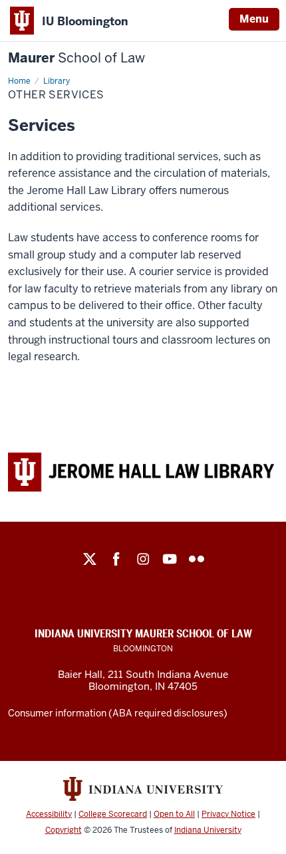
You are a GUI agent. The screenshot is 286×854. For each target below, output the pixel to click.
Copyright (63, 830)
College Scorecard (112, 814)
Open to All (174, 814)
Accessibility (49, 814)
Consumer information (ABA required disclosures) (117, 713)
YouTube (169, 559)
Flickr (196, 559)
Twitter (89, 559)
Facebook (116, 559)
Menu (254, 19)
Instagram (143, 559)
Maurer (76, 58)
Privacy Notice (228, 814)
